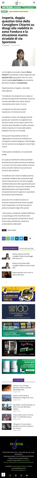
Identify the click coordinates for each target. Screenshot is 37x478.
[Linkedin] (17, 238)
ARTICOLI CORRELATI (10, 248)
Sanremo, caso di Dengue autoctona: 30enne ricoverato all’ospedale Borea (22, 388)
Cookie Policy (17, 462)
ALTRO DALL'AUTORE (26, 248)
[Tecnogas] (18, 366)
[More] (30, 238)
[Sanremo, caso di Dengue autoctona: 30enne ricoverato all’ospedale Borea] (6, 388)
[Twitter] (12, 238)
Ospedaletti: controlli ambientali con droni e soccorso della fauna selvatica (24, 407)
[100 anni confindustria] (18, 311)
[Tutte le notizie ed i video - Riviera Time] (18, 444)
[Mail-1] (27, 475)
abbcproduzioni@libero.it (18, 470)
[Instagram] (16, 475)
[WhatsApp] (8, 238)
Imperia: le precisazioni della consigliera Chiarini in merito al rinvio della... (23, 265)
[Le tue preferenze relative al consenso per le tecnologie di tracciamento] (3, 474)
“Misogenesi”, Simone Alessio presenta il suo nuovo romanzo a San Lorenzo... (23, 426)
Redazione (6, 45)
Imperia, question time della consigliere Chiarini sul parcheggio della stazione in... (22, 256)
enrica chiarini (12, 230)
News (8, 14)
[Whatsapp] (21, 475)
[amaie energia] (18, 329)
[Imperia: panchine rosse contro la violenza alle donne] (6, 274)
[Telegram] (21, 238)
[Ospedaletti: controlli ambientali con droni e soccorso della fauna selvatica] (6, 407)
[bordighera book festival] (18, 293)
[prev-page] (3, 282)
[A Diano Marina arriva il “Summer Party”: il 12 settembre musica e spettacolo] (6, 417)
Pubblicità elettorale (27, 462)
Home (3, 14)
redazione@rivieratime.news (20, 466)
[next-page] (6, 282)
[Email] (26, 238)
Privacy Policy (8, 462)
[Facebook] (4, 238)
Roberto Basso (25, 460)
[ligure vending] (18, 347)
